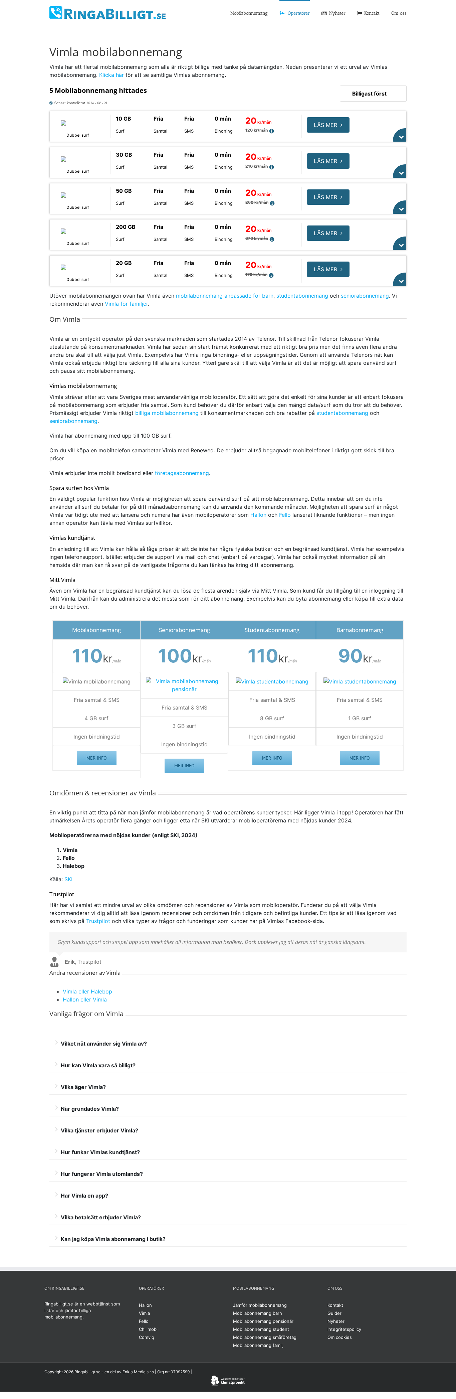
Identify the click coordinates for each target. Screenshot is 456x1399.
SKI (68, 879)
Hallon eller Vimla (85, 999)
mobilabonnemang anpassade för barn (224, 295)
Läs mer (325, 125)
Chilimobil (149, 1329)
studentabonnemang (302, 295)
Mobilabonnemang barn (257, 1313)
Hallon (258, 514)
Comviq (146, 1337)
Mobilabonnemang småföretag (264, 1337)
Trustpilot (98, 921)
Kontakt (335, 1305)
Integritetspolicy (344, 1329)
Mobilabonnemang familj (258, 1345)
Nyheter (336, 1321)
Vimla (144, 1313)
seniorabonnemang (365, 295)
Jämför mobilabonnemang (260, 1305)
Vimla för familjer (126, 303)
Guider (334, 1313)
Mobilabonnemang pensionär (263, 1321)
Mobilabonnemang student (261, 1329)
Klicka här (111, 74)
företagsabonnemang (182, 473)
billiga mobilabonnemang (167, 413)
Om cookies (339, 1337)
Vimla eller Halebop (87, 991)
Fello (285, 514)
